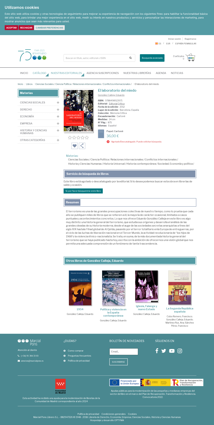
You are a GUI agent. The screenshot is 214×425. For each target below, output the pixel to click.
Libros (29, 84)
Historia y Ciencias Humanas (85, 163)
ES (160, 43)
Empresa (26, 123)
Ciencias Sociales (44, 84)
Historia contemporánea (141, 163)
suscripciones (102, 73)
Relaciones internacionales (87, 84)
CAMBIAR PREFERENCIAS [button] (49, 27)
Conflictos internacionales (116, 84)
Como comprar (76, 350)
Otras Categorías (32, 140)
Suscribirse (118, 362)
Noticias (177, 73)
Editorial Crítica (117, 103)
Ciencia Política (63, 84)
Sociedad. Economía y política (175, 163)
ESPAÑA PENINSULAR (185, 43)
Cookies (132, 414)
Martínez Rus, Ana (175, 322)
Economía (27, 116)
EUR (168, 43)
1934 (80, 309)
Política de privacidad (79, 360)
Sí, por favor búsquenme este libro (83, 191)
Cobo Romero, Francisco (179, 316)
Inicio (25, 73)
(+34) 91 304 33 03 (29, 356)
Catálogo (39, 73)
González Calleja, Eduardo (111, 95)
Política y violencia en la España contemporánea (113, 312)
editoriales (66, 73)
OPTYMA (119, 420)
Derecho (26, 109)
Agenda (161, 73)
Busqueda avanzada (152, 58)
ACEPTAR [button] (11, 27)
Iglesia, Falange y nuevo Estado (146, 308)
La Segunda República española (179, 310)
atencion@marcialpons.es (32, 361)
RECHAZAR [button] (26, 27)
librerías (137, 73)
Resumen (72, 202)
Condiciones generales (114, 414)
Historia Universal (114, 163)
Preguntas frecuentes (79, 355)
